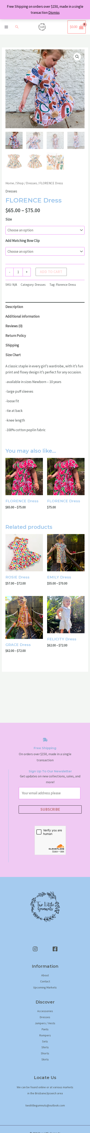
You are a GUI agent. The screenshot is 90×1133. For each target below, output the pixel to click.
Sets (45, 1041)
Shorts (45, 1053)
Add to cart (51, 271)
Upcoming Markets (45, 987)
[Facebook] (55, 949)
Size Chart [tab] (13, 354)
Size (8, 219)
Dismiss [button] (54, 12)
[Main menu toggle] (6, 27)
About (45, 975)
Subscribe (50, 809)
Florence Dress (66, 285)
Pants (45, 1029)
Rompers (45, 1035)
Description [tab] (14, 306)
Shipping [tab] (12, 345)
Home (9, 183)
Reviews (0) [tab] (14, 326)
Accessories (45, 1011)
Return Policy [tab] (15, 335)
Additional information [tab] (22, 316)
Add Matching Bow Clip (22, 240)
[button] (17, 27)
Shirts (45, 1047)
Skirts (45, 1059)
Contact (45, 981)
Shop (20, 183)
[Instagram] (35, 949)
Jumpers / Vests (45, 1023)
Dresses (31, 183)
